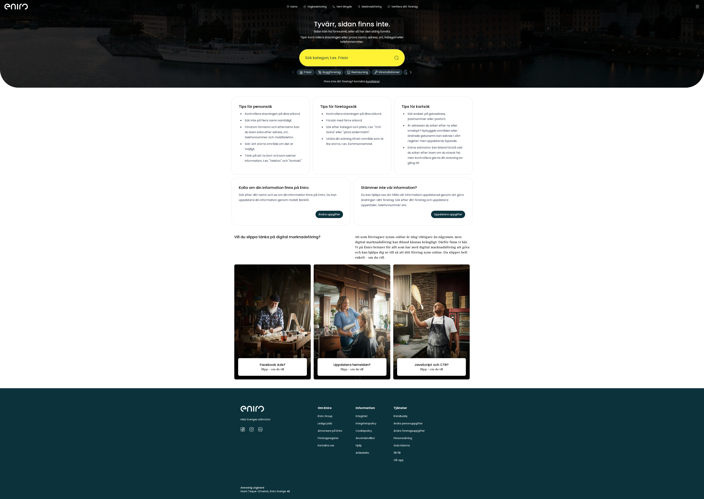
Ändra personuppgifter (408, 423)
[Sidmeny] (697, 6)
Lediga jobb (325, 423)
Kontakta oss (326, 445)
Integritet (362, 416)
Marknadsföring (372, 6)
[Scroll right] (411, 72)
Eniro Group (325, 416)
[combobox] (349, 57)
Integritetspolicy (366, 423)
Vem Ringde (344, 6)
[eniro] (8, 7)
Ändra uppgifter (329, 214)
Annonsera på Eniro (330, 431)
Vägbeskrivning (317, 6)
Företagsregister (328, 438)
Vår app (399, 460)
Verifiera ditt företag (404, 6)
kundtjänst (373, 81)
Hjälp (359, 445)
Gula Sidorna (402, 445)
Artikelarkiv (362, 453)
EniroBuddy (401, 416)
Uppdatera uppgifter (448, 214)
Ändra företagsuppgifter (409, 431)
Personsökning (403, 438)
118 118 (397, 453)
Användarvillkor (365, 438)
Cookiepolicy (364, 431)
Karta (294, 6)
